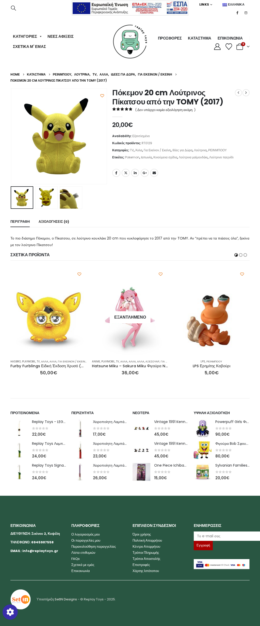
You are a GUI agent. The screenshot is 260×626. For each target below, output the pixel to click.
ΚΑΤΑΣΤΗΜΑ (199, 38)
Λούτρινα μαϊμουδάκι (193, 157)
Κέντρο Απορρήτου (146, 546)
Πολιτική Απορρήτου (147, 540)
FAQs (75, 558)
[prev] (238, 92)
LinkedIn (135, 173)
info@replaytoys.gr (40, 550)
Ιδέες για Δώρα (182, 150)
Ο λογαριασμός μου (85, 534)
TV (132, 150)
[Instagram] (245, 12)
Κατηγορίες (25, 36)
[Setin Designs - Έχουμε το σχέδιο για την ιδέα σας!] (20, 599)
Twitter (126, 173)
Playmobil (29, 361)
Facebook (116, 173)
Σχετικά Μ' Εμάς (29, 46)
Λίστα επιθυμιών (83, 552)
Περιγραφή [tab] (20, 221)
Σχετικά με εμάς (82, 564)
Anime (96, 361)
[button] (13, 8)
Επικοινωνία (80, 570)
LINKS (204, 4)
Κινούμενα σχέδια (165, 157)
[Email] (222, 536)
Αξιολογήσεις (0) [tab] (54, 221)
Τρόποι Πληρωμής (146, 552)
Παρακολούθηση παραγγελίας (93, 546)
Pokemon (132, 157)
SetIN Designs (66, 599)
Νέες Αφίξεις (60, 36)
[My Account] (217, 46)
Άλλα (138, 150)
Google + (145, 173)
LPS (203, 361)
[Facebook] (237, 12)
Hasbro (15, 361)
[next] (246, 92)
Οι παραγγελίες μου (85, 540)
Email (154, 173)
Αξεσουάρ (152, 361)
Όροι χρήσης (142, 534)
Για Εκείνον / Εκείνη (157, 150)
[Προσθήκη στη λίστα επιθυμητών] (102, 95)
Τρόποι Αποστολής (146, 558)
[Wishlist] (229, 46)
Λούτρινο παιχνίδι (221, 157)
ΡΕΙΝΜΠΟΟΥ (217, 150)
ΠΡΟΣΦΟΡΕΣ (170, 38)
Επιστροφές (141, 564)
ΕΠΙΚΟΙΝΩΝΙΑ (230, 38)
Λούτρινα (200, 150)
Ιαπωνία (146, 157)
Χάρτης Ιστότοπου (146, 570)
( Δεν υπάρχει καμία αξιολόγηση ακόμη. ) (165, 109)
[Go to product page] (48, 317)
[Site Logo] (130, 42)
